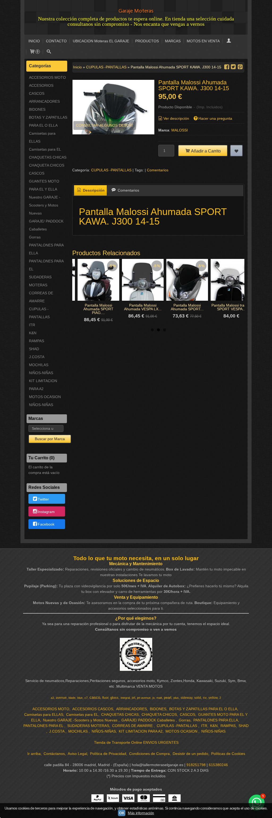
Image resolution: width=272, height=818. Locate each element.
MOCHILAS (38, 365)
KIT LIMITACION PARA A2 (43, 385)
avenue (61, 698)
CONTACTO (56, 41)
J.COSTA (36, 357)
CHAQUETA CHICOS (46, 165)
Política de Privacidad (108, 753)
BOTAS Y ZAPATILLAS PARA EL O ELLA (48, 121)
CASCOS (36, 173)
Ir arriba (34, 753)
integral (125, 697)
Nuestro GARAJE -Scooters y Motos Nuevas (44, 205)
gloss (114, 698)
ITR (32, 325)
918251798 (196, 765)
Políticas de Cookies (228, 753)
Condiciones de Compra (149, 753)
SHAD (34, 349)
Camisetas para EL (45, 149)
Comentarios (157, 170)
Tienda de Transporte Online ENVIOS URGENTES (136, 742)
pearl (167, 698)
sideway (186, 698)
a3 (52, 697)
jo (153, 697)
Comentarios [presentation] (128, 190)
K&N (32, 333)
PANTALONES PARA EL (46, 265)
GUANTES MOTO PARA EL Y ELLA (44, 185)
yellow (213, 698)
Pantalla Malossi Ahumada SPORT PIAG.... (98, 309)
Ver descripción (176, 118)
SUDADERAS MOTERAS (40, 281)
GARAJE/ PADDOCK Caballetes (46, 225)
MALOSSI (179, 130)
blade (72, 697)
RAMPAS (36, 341)
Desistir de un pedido (190, 753)
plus (176, 697)
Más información (141, 813)
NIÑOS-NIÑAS (41, 373)
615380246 (218, 765)
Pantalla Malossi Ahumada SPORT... (187, 307)
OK (121, 813)
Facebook (46, 524)
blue (80, 697)
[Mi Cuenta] (228, 41)
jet (133, 698)
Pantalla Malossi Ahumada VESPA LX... (143, 307)
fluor (105, 698)
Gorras (35, 237)
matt (159, 697)
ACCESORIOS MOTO (47, 77)
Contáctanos (54, 753)
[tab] (90, 190)
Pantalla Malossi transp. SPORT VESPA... (231, 307)
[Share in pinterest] (240, 67)
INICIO (34, 41)
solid (197, 698)
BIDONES (37, 109)
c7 (86, 697)
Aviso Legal (77, 753)
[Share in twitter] (233, 67)
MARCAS (173, 41)
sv (204, 698)
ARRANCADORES (44, 101)
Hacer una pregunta (215, 118)
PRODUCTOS (147, 41)
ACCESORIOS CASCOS (41, 89)
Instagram (46, 512)
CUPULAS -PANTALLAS (39, 313)
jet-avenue (144, 697)
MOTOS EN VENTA (203, 41)
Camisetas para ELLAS (42, 137)
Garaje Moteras (135, 10)
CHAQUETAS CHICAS (47, 157)
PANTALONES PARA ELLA (46, 249)
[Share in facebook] (226, 67)
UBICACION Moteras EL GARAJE (101, 41)
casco (95, 697)
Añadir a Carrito (205, 150)
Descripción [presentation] (93, 190)
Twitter (43, 499)
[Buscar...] (49, 52)
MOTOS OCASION (45, 397)
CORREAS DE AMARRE (41, 297)
